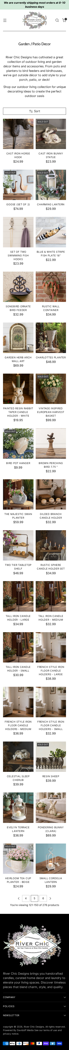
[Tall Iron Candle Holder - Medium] (51, 596)
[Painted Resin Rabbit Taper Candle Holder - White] (18, 389)
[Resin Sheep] (51, 757)
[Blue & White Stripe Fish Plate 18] (51, 232)
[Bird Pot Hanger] (18, 443)
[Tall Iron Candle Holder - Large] (18, 596)
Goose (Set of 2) (18, 204)
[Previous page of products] (19, 898)
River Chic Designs (34, 1026)
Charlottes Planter (51, 357)
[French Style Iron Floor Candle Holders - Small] (51, 702)
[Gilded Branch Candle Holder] (51, 494)
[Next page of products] (50, 898)
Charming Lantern (50, 204)
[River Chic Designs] (34, 20)
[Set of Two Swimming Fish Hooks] (18, 232)
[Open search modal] (57, 20)
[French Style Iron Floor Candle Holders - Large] (51, 647)
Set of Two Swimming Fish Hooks (18, 255)
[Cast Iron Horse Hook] (18, 134)
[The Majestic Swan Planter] (18, 494)
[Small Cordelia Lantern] (51, 859)
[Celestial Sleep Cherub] (18, 757)
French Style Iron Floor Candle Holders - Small (50, 725)
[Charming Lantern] (51, 185)
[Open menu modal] (4, 20)
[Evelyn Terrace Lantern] (18, 807)
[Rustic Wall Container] (51, 287)
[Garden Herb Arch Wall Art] (18, 338)
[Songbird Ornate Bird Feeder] (18, 287)
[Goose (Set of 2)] (18, 185)
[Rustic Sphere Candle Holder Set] (51, 545)
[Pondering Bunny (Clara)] (51, 807)
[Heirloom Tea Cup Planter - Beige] (18, 859)
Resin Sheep (50, 776)
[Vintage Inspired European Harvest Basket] (51, 389)
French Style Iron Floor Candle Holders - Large (50, 671)
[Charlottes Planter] (51, 338)
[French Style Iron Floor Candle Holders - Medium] (18, 702)
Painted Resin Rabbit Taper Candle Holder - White (18, 412)
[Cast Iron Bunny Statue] (51, 134)
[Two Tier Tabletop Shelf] (18, 545)
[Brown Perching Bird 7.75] (51, 443)
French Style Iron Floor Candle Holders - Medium (18, 725)
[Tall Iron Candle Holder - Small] (18, 647)
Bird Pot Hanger (18, 463)
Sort (37, 111)
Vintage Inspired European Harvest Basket (50, 412)
